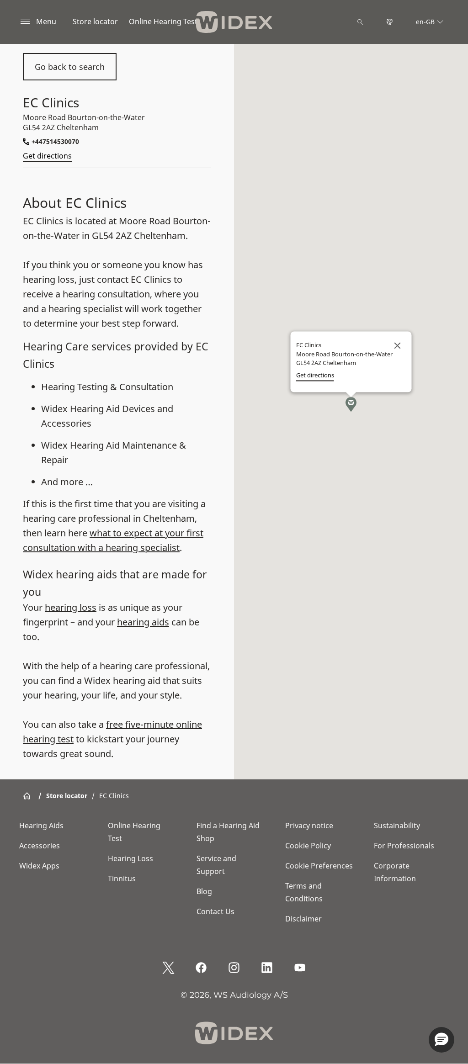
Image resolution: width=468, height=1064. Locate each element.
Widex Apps (39, 866)
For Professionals (404, 846)
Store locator (95, 21)
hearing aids (143, 622)
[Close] (398, 346)
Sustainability (397, 825)
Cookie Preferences (319, 866)
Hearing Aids (41, 825)
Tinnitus (122, 878)
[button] (351, 404)
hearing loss (70, 607)
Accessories (39, 846)
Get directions (47, 156)
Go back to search (70, 66)
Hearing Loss (130, 858)
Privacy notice (309, 825)
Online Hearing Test (163, 21)
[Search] (360, 22)
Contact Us (215, 911)
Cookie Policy (308, 846)
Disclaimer (303, 919)
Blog (204, 891)
